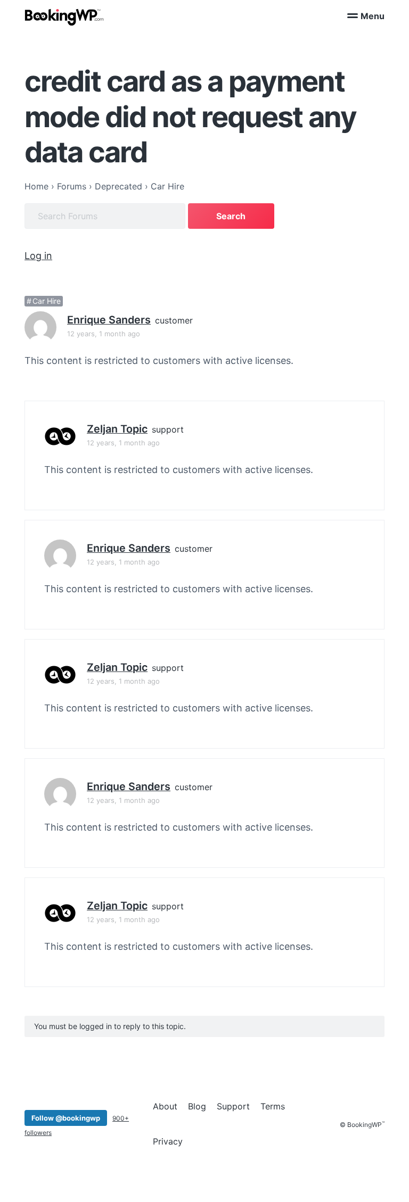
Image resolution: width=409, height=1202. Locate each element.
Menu (373, 16)
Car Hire (46, 300)
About (165, 1106)
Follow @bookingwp (65, 1118)
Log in (38, 255)
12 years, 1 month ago (103, 333)
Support (233, 1106)
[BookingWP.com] (64, 17)
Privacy (168, 1141)
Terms (272, 1106)
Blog (197, 1106)
